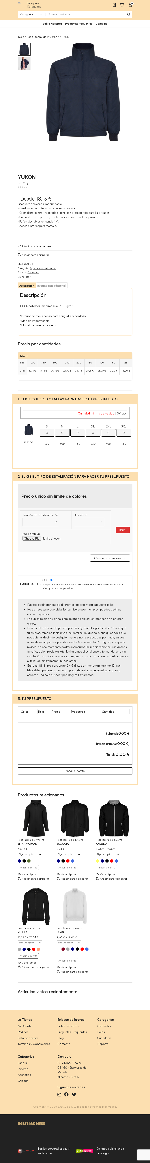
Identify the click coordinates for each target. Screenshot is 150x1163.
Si (46, 580)
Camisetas (104, 1026)
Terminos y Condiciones (34, 1044)
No (54, 580)
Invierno (23, 1069)
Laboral (23, 1063)
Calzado (23, 1081)
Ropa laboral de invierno (42, 37)
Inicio (21, 37)
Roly (25, 183)
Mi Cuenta (25, 1026)
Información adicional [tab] (51, 285)
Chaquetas (33, 272)
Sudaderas (104, 1038)
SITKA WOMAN (27, 843)
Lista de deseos (28, 1038)
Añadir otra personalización (110, 558)
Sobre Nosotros (68, 1026)
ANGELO (101, 843)
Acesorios (24, 1075)
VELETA (22, 932)
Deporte (102, 1044)
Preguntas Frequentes (72, 1032)
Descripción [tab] (26, 285)
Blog (60, 1038)
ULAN (60, 932)
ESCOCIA (63, 843)
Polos (101, 1032)
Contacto (63, 1044)
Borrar (122, 530)
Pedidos (23, 1032)
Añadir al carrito (75, 771)
